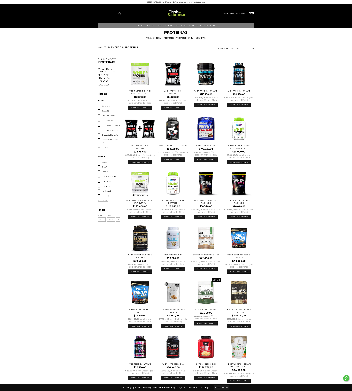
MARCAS (150, 25)
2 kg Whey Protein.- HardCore (140, 147)
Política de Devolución (202, 25)
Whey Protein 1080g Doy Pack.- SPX (206, 201)
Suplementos (165, 25)
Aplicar (118, 219)
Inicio (140, 25)
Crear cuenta (228, 13)
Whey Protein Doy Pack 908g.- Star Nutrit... (140, 92)
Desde (100, 215)
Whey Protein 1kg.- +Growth (173, 146)
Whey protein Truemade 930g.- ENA (140, 256)
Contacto (180, 25)
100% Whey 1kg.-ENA (173, 255)
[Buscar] (119, 13)
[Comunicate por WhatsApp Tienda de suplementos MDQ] (346, 378)
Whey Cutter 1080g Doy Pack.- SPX (239, 201)
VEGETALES (104, 85)
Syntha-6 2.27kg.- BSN (206, 364)
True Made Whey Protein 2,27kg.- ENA (239, 310)
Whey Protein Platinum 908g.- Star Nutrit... (239, 147)
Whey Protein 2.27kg (206, 146)
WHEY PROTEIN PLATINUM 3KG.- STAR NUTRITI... (140, 201)
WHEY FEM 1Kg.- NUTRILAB (140, 364)
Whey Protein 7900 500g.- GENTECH (239, 256)
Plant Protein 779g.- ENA (206, 309)
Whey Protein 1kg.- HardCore (173, 92)
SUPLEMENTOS (108, 59)
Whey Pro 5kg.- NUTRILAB (206, 91)
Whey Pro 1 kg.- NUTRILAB (239, 91)
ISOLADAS (103, 81)
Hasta (109, 215)
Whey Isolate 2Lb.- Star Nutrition (173, 201)
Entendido (221, 388)
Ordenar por (223, 48)
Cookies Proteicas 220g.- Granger (173, 310)
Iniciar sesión (241, 13)
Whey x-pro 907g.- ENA (173, 364)
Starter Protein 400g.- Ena (206, 255)
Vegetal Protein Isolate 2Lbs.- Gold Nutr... (239, 365)
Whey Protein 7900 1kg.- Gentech (140, 310)
